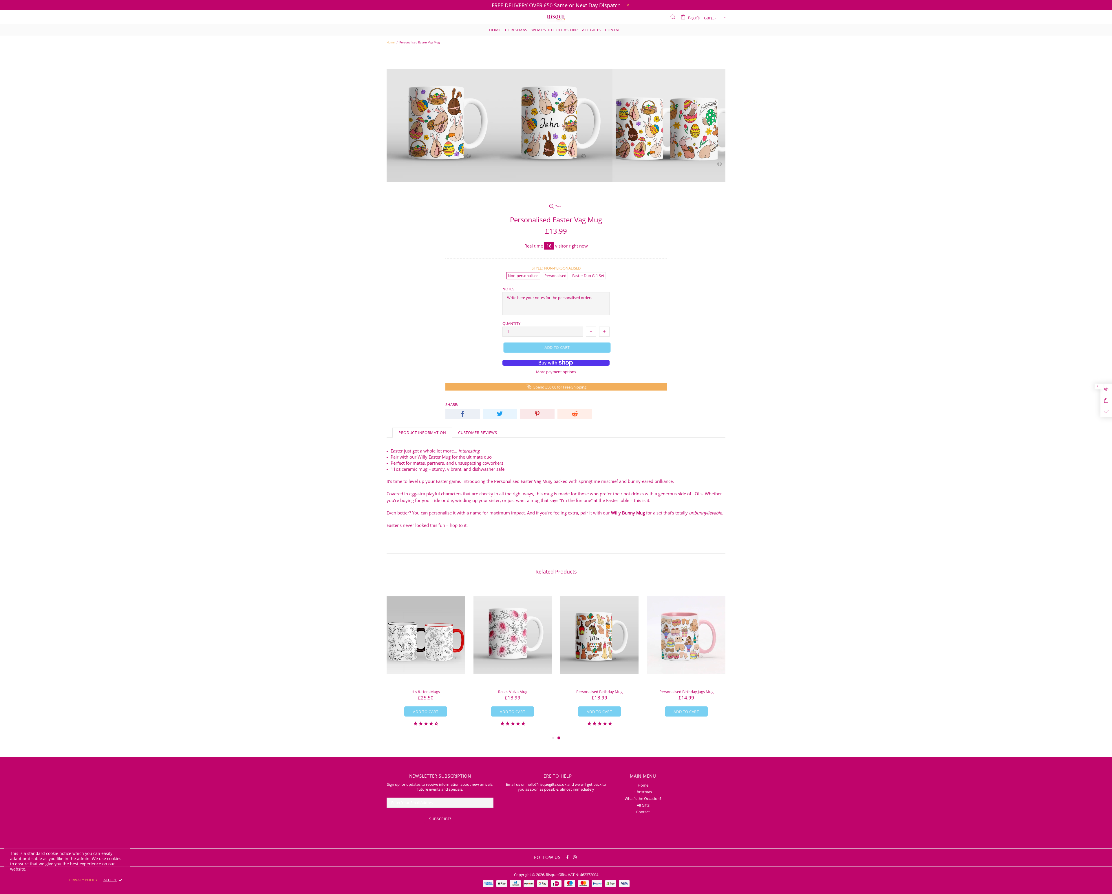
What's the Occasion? (643, 798)
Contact (643, 811)
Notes (508, 289)
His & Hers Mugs (425, 691)
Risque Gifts (556, 17)
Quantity (511, 323)
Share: (451, 404)
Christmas (643, 791)
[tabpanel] (599, 660)
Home (391, 42)
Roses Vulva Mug (512, 691)
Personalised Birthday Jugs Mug (686, 691)
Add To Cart (425, 711)
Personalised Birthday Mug (599, 691)
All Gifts (643, 805)
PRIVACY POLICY (83, 879)
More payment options (556, 371)
